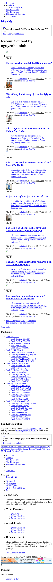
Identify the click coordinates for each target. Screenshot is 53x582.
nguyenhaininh (21, 79)
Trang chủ (10, 3)
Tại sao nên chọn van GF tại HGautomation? (29, 63)
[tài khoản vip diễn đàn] (26, 563)
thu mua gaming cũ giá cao (26, 431)
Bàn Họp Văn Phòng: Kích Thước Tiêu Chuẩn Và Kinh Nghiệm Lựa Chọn (26, 229)
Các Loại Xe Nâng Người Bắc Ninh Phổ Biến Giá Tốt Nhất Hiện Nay (29, 263)
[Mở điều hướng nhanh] (4, 27)
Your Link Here (19, 516)
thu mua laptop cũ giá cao (33, 428)
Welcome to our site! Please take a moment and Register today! (25, 447)
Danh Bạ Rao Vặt (28, 81)
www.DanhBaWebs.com (15, 553)
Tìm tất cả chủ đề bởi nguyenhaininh (20, 323)
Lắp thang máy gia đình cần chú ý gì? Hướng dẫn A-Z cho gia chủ (25, 297)
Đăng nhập (6, 21)
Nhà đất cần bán (12, 12)
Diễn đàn (12, 5)
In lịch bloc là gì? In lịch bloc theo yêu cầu (27, 196)
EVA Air (16, 514)
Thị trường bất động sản (15, 14)
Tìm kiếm (12, 16)
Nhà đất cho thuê (12, 10)
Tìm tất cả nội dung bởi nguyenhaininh (21, 321)
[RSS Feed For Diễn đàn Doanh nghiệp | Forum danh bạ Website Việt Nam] (7, 490)
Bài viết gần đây (17, 7)
